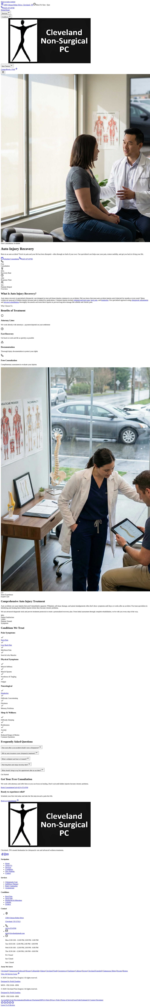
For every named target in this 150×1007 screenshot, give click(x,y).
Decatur (119, 971)
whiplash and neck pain (81, 300)
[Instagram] (5, 855)
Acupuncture (9, 888)
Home (3, 10)
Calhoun (78, 971)
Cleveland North (51, 971)
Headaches (4, 693)
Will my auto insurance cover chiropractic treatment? (18, 753)
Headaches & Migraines (13, 900)
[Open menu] (3, 72)
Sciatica (8, 904)
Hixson (28, 971)
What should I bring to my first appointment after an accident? (21, 770)
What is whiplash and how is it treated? (14, 759)
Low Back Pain (6, 645)
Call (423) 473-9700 (21, 787)
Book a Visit (10, 69)
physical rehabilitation (11, 302)
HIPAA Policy (45, 1000)
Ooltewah (21, 971)
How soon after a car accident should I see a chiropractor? (20, 748)
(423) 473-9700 (9, 8)
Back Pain (8, 896)
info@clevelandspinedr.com (15, 933)
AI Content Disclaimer (95, 1000)
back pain (94, 300)
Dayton (84, 971)
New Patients (6, 66)
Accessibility (5, 1000)
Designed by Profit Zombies (10, 981)
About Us (8, 865)
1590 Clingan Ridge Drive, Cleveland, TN (18, 5)
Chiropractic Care (11, 882)
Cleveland (4, 971)
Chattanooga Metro (109, 971)
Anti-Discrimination (17, 1000)
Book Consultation (7, 787)
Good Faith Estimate (80, 1000)
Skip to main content (8, 2)
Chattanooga (13, 971)
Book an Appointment (8, 801)
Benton (125, 971)
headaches (104, 300)
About (7, 10)
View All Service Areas (9, 974)
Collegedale (35, 971)
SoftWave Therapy (11, 884)
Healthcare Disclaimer (32, 1000)
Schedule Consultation (11, 259)
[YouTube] (7, 855)
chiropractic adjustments (139, 300)
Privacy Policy (55, 1000)
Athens (42, 971)
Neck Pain (4, 640)
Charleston (71, 971)
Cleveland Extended (95, 971)
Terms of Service (67, 1000)
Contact (3, 69)
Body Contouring (11, 886)
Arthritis (8, 902)
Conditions (5, 17)
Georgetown (62, 971)
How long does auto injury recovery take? (15, 765)
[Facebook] (2, 855)
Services (4, 13)
